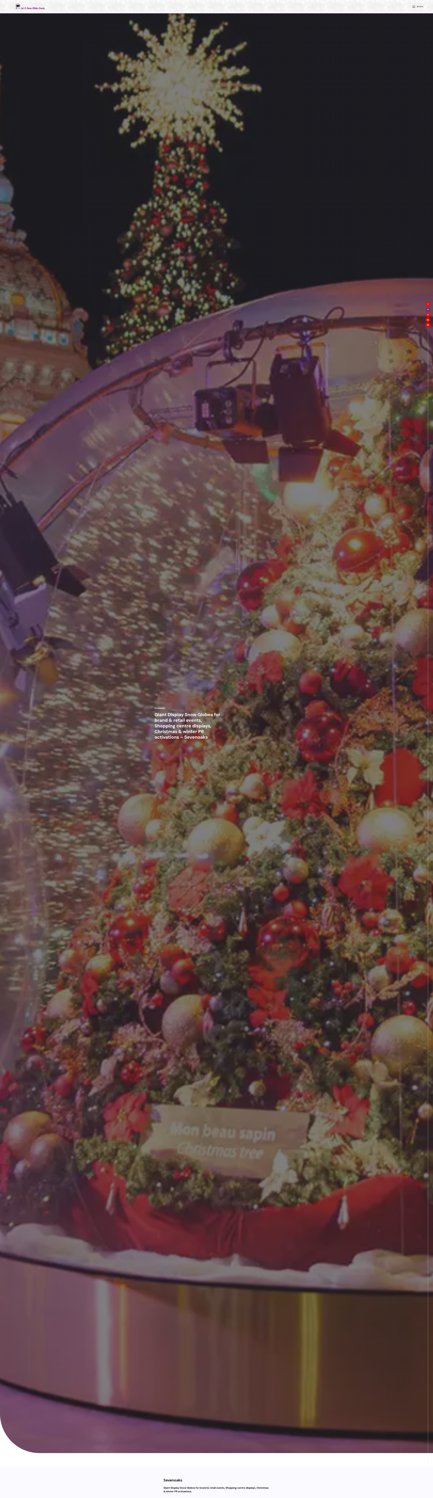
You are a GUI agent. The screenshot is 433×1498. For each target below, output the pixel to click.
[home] (30, 6)
